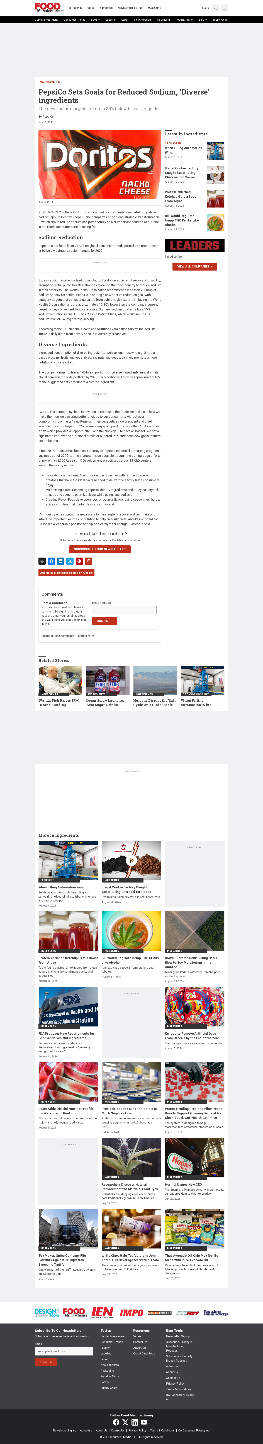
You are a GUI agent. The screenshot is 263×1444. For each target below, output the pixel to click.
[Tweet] (70, 561)
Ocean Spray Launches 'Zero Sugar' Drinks (105, 702)
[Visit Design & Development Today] (47, 1312)
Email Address (102, 602)
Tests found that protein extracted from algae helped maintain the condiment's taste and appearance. (67, 971)
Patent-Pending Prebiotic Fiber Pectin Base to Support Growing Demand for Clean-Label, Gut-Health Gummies (194, 1113)
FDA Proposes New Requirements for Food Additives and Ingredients (66, 1036)
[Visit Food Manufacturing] (75, 1312)
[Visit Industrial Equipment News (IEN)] (102, 1312)
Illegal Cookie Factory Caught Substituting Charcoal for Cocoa (182, 172)
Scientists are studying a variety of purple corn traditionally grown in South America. (129, 1196)
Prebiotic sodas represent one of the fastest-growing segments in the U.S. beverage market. (131, 1122)
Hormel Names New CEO (183, 1184)
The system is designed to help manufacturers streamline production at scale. (194, 1125)
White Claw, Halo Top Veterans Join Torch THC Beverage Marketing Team (130, 1258)
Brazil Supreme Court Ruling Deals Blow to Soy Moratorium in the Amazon (191, 962)
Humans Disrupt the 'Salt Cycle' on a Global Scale (154, 702)
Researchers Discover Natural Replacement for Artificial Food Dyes (130, 1187)
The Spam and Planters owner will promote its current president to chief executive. (195, 1191)
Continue (104, 621)
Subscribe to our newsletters (100, 549)
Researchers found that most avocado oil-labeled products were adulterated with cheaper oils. (192, 1269)
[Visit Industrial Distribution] (159, 1312)
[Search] (215, 8)
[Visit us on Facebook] (116, 1422)
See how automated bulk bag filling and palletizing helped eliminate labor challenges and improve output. (67, 896)
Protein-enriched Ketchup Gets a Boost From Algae (181, 196)
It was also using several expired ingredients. (131, 897)
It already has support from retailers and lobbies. (128, 969)
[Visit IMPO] (131, 1312)
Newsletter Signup (64, 1430)
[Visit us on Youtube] (144, 1422)
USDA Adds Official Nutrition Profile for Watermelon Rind (66, 1111)
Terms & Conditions (162, 1430)
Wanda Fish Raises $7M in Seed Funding (58, 702)
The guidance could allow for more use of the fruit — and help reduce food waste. (67, 1120)
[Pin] (79, 561)
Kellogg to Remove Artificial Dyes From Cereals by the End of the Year (192, 1036)
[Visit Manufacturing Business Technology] (216, 1312)
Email (38, 1344)
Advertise (86, 1430)
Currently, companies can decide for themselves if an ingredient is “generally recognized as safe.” (64, 1047)
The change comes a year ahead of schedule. (194, 1043)
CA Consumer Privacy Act (194, 1430)
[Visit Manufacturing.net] (188, 1312)
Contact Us (118, 1430)
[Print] (42, 561)
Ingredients (49, 82)
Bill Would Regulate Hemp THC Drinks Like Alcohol (182, 220)
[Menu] (224, 8)
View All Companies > (194, 266)
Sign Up (46, 1362)
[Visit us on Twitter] (125, 1422)
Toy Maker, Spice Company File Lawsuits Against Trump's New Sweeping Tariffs (62, 1260)
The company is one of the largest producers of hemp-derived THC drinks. (131, 1267)
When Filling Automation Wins (183, 150)
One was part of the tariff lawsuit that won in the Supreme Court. (67, 1271)
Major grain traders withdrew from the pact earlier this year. (192, 974)
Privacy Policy (137, 1430)
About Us (101, 1430)
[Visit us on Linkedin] (135, 1422)
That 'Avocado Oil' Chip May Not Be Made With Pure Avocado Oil (191, 1258)
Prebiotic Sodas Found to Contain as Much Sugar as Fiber (129, 1111)
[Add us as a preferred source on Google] (88, 561)
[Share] (51, 561)
